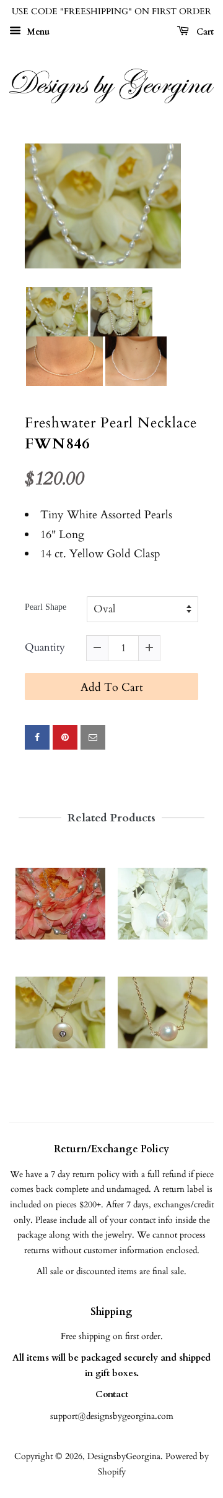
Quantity (45, 648)
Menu (37, 32)
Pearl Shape (45, 607)
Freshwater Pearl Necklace (111, 423)
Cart (204, 32)
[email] (93, 737)
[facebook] (37, 737)
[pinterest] (65, 737)
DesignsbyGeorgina (123, 1456)
